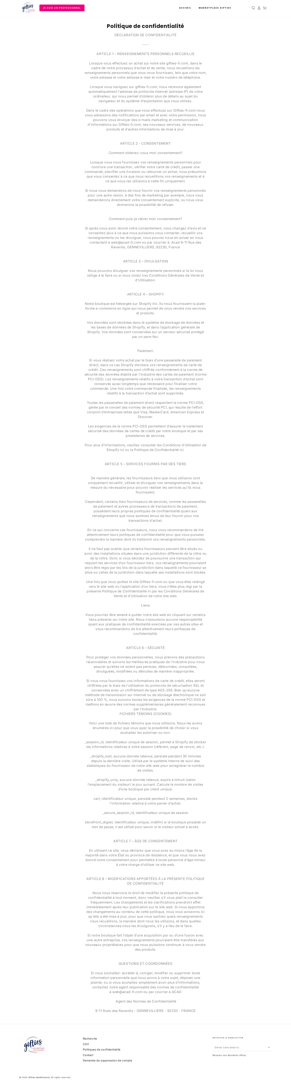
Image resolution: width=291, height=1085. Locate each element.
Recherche (90, 1038)
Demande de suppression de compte (107, 1060)
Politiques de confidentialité (101, 1049)
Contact (88, 1055)
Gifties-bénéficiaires (39, 1077)
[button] (253, 8)
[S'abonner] (270, 1047)
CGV (86, 1044)
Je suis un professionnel (62, 8)
